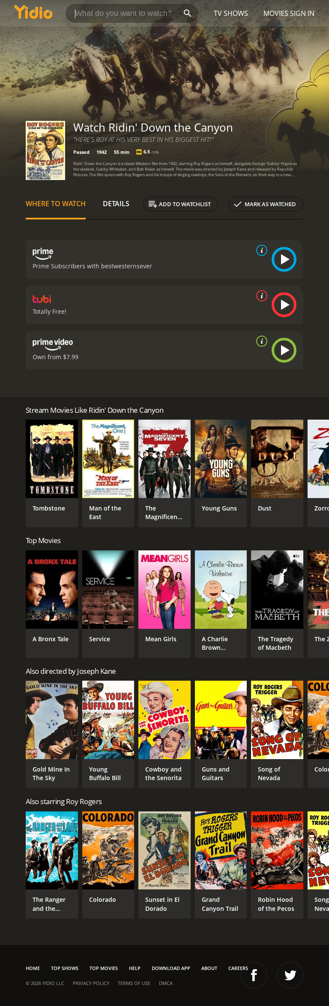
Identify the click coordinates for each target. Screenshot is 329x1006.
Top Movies (104, 968)
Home (33, 968)
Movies (275, 13)
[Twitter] (290, 975)
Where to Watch (56, 203)
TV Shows (231, 13)
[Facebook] (254, 975)
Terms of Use (134, 983)
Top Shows (64, 968)
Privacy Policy (91, 983)
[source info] (260, 250)
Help (135, 968)
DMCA (166, 983)
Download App (171, 968)
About (209, 968)
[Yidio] (33, 13)
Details (116, 203)
